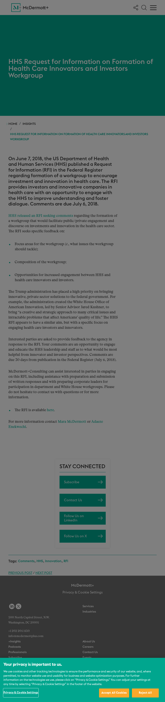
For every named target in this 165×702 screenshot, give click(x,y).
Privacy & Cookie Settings (20, 692)
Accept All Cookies (114, 692)
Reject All (145, 692)
